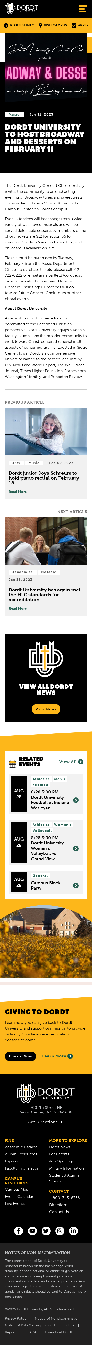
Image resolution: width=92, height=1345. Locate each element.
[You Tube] (32, 1231)
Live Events (15, 1203)
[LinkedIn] (73, 1231)
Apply (83, 25)
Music (14, 114)
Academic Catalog (21, 1147)
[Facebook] (18, 1231)
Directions (58, 1204)
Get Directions (43, 1122)
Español (12, 1161)
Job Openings (61, 1161)
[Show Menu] (83, 8)
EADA (31, 1332)
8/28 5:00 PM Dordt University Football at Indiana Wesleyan (50, 800)
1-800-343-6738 (64, 1197)
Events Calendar (19, 1196)
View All (68, 761)
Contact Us (59, 1212)
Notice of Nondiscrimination (57, 1318)
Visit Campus (55, 25)
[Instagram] (59, 1231)
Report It (12, 1332)
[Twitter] (46, 1231)
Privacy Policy (15, 1318)
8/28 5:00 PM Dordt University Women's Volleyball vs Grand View (47, 848)
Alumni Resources (21, 1154)
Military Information (66, 1168)
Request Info (22, 25)
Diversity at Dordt (58, 1332)
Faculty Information (22, 1168)
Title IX (69, 1325)
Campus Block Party (45, 886)
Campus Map (16, 1189)
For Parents (59, 1154)
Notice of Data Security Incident (30, 1325)
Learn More (54, 1056)
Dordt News (59, 1147)
